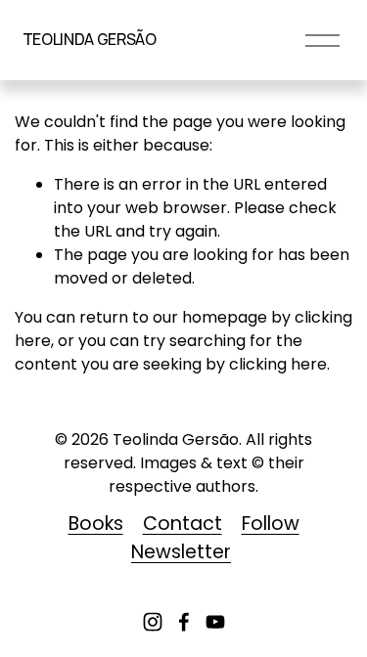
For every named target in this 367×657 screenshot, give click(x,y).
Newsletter (181, 552)
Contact (182, 523)
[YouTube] (215, 622)
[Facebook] (184, 622)
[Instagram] (152, 622)
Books (96, 523)
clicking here (278, 364)
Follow (270, 523)
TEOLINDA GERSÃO (90, 39)
